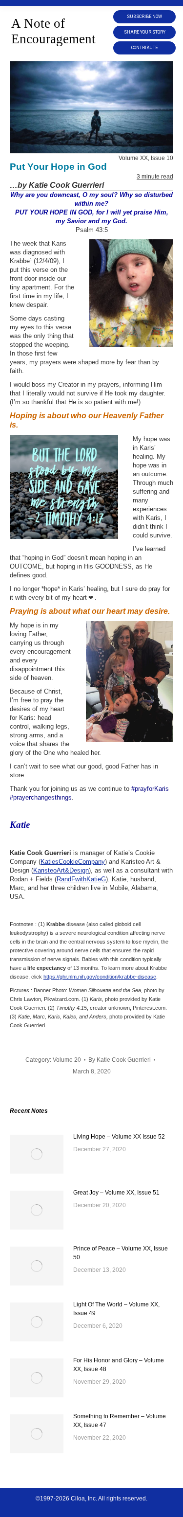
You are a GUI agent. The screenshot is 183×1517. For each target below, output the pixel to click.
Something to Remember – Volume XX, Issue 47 (119, 1420)
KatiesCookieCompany (73, 861)
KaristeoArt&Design (61, 870)
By (119, 1059)
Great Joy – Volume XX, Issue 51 (116, 1192)
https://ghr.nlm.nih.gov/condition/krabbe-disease (99, 977)
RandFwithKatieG (81, 879)
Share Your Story (144, 32)
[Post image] (36, 1154)
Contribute (144, 47)
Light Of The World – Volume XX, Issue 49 (116, 1309)
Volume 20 (67, 1059)
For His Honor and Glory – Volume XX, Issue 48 (118, 1365)
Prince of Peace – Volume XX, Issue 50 (120, 1253)
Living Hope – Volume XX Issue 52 (119, 1136)
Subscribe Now (144, 16)
